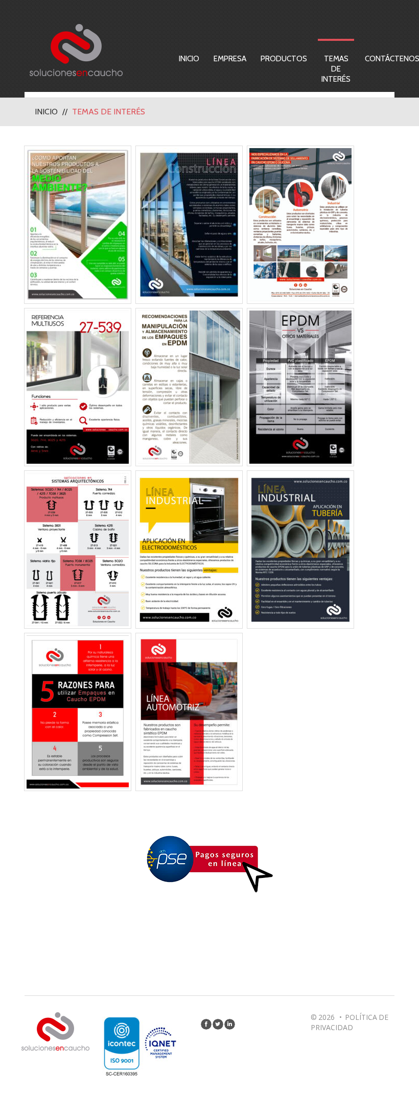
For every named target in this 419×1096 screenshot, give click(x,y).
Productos (284, 58)
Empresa (230, 58)
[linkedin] (229, 1024)
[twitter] (218, 1024)
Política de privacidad (349, 1022)
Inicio (189, 58)
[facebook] (206, 1024)
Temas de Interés (336, 69)
